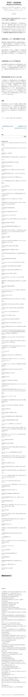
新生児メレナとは (5, 675)
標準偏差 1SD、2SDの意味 (7, 153)
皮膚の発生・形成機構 (6, 236)
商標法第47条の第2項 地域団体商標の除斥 (10, 596)
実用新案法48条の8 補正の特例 (7, 646)
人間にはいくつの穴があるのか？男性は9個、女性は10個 (12, 405)
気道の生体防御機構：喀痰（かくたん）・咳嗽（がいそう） (13, 497)
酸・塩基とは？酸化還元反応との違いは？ (10, 211)
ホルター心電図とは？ (6, 186)
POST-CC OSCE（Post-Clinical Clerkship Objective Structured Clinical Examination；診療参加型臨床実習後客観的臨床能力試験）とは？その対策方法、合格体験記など (13, 331)
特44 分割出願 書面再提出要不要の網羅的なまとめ (11, 226)
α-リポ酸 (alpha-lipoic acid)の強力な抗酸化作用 (10, 318)
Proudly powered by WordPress (19, 694)
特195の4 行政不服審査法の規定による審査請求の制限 (12, 416)
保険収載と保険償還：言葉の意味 (8, 222)
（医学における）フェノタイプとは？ (9, 215)
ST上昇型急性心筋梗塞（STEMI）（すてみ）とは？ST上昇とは (13, 173)
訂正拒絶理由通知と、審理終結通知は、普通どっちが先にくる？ (14, 635)
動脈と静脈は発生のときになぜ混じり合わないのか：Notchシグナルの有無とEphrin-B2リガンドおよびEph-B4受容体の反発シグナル (14, 457)
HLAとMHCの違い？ (5, 509)
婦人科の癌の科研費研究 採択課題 (8, 286)
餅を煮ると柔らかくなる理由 (7, 568)
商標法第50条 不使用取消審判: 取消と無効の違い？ (12, 594)
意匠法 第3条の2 (5, 601)
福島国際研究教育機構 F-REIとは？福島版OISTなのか (12, 560)
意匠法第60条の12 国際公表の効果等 (9, 604)
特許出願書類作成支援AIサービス (8, 674)
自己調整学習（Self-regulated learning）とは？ (20, 128)
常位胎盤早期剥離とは (6, 556)
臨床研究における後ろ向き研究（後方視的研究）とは (12, 269)
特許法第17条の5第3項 (6, 633)
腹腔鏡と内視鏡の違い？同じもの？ (8, 372)
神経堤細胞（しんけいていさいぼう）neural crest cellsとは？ (13, 336)
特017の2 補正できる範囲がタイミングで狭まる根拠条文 (12, 686)
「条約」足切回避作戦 (6, 641)
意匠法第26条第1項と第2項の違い (8, 598)
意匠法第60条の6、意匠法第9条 (8, 605)
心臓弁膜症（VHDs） (6, 376)
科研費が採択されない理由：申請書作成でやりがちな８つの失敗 (14, 218)
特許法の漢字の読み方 (6, 669)
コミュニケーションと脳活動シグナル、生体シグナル (12, 423)
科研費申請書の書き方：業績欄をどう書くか (10, 249)
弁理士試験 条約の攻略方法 (7, 657)
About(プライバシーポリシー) (7, 694)
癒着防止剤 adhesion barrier (7, 165)
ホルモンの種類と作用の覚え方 (7, 439)
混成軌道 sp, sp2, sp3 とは (6, 524)
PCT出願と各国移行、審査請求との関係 (9, 412)
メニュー (14, 13)
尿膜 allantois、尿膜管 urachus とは (8, 564)
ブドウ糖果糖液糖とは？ (6, 536)
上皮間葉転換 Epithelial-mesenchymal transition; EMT (12, 533)
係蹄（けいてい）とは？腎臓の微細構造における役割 (12, 452)
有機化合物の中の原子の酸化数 (7, 443)
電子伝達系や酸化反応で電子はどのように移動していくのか (13, 661)
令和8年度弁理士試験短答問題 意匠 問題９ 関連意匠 (12, 599)
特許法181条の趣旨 (5, 632)
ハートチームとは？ (5, 351)
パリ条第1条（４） (5, 643)
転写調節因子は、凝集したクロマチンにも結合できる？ (12, 624)
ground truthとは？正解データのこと (9, 315)
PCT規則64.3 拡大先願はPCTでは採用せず (10, 380)
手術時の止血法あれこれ (6, 408)
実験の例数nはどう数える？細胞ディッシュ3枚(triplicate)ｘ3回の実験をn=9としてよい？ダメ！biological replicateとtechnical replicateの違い (14, 231)
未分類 (7, 118)
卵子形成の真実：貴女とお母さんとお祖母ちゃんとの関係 (13, 304)
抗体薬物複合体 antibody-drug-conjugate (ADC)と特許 (12, 369)
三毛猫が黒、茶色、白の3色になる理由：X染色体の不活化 (13, 307)
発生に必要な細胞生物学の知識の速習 (9, 258)
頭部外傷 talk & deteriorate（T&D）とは (9, 489)
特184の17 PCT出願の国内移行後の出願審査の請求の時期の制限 (14, 647)
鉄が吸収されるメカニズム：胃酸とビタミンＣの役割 (12, 198)
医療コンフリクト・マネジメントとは (9, 396)
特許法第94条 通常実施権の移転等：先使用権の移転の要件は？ (14, 615)
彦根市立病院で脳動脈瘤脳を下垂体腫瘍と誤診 (10, 493)
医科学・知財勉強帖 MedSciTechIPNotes (14, 4)
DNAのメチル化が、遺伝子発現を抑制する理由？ (11, 622)
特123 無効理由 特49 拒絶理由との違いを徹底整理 (11, 265)
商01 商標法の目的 (5, 685)
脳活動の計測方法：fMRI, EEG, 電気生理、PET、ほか (11, 322)
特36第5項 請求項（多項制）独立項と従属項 (10, 245)
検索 (2, 134)
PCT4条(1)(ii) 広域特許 (6, 655)
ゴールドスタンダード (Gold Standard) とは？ (10, 311)
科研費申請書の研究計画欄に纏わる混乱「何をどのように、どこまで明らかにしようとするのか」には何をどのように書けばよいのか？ (14, 391)
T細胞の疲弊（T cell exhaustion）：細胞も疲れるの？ (12, 354)
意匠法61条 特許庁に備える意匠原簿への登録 (10, 607)
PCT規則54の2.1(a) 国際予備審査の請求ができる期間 (12, 654)
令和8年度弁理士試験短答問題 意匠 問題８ (10, 162)
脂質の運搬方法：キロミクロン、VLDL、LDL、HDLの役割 (13, 189)
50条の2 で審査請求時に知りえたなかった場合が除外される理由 (14, 326)
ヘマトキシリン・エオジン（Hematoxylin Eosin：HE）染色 (13, 262)
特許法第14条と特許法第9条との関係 (9, 640)
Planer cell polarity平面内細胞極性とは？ (9, 553)
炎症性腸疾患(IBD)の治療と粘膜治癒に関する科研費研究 (12, 660)
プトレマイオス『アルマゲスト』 (8, 545)
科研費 (11, 118)
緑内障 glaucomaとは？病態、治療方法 (9, 273)
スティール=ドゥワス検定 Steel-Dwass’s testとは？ (11, 480)
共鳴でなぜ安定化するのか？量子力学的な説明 (10, 680)
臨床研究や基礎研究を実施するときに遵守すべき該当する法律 (13, 466)
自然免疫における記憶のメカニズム (8, 462)
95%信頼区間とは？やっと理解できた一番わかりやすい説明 (13, 169)
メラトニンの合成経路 (6, 549)
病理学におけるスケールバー (7, 295)
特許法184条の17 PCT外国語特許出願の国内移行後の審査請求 (13, 644)
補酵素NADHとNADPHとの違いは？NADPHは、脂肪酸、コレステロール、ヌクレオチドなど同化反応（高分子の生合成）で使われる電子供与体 (14, 429)
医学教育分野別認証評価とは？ (7, 500)
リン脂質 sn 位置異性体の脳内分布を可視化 (10, 419)
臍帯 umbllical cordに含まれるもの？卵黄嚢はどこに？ (12, 177)
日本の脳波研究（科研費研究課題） (8, 207)
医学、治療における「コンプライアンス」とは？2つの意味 (13, 277)
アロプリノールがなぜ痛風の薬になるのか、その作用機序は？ (13, 629)
